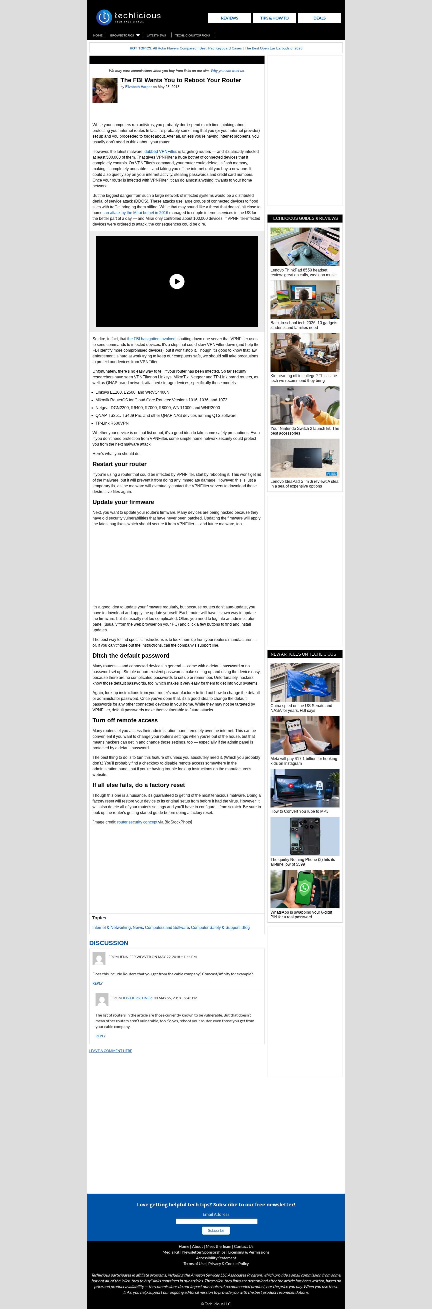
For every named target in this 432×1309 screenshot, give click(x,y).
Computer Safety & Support (215, 927)
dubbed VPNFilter (160, 151)
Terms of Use (195, 1263)
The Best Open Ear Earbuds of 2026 (273, 48)
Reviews (229, 17)
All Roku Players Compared (174, 48)
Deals (320, 17)
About (197, 1246)
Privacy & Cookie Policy (228, 1263)
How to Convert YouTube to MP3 (299, 811)
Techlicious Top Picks (192, 35)
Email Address (216, 1214)
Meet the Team (218, 1246)
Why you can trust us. (228, 71)
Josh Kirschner (137, 998)
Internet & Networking (111, 927)
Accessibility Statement (216, 1257)
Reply (97, 983)
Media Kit (171, 1252)
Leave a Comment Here (110, 1050)
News (138, 927)
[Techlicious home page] (128, 24)
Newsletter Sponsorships (204, 1252)
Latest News (156, 35)
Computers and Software (167, 927)
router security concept (137, 822)
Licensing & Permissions (249, 1252)
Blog (246, 927)
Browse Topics (122, 35)
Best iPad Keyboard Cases (221, 48)
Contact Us (244, 1246)
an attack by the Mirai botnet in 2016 (136, 213)
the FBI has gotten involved (151, 339)
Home (97, 35)
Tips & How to (274, 17)
